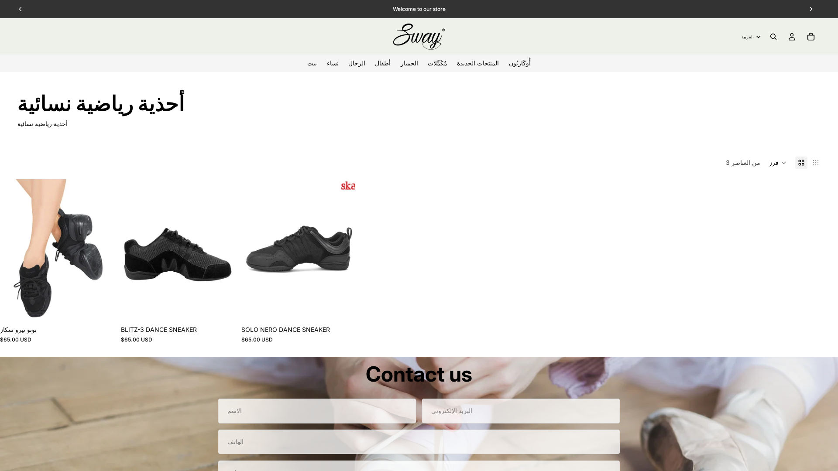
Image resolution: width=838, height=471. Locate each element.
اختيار (107, 307)
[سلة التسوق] (811, 36)
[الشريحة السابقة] (13, 250)
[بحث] (773, 36)
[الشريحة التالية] (101, 250)
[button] (777, 162)
